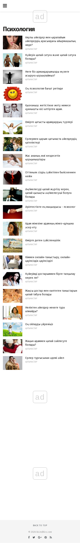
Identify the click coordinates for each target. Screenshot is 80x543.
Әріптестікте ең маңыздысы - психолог (50, 207)
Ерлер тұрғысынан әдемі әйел (44, 358)
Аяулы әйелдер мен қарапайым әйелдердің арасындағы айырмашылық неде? (50, 41)
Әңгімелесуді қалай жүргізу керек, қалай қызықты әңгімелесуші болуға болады (48, 193)
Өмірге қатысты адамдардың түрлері (49, 122)
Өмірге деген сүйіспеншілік (42, 240)
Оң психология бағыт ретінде (44, 88)
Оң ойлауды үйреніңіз (39, 324)
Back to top (40, 525)
